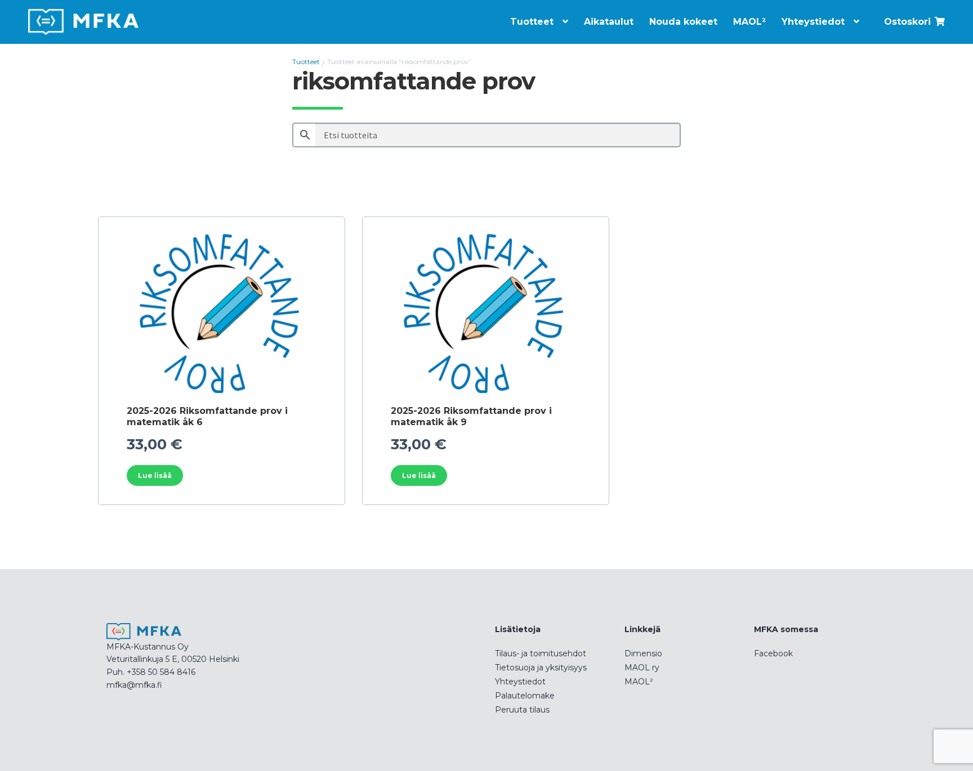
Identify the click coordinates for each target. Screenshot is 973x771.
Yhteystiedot (813, 21)
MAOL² (749, 21)
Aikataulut (608, 21)
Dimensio (643, 653)
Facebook (773, 653)
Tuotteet (532, 21)
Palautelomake (525, 696)
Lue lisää (155, 475)
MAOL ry (641, 667)
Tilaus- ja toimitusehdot (540, 653)
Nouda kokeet (683, 21)
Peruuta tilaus (522, 710)
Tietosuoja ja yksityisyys (541, 667)
